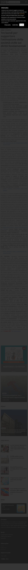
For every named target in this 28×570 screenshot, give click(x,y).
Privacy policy (8, 24)
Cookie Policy (21, 13)
